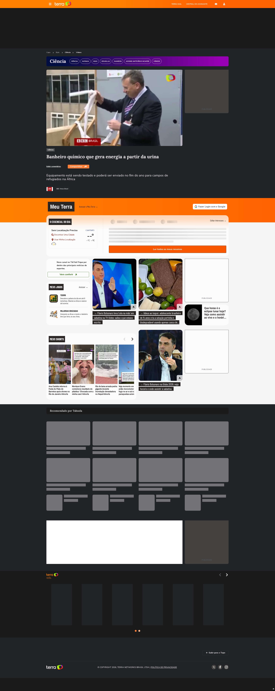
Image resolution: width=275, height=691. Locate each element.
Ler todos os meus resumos (167, 249)
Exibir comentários (53, 166)
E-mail (216, 4)
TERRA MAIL (176, 4)
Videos (78, 52)
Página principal (63, 4)
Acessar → (83, 287)
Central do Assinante (196, 4)
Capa (48, 52)
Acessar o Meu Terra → (88, 206)
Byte (58, 52)
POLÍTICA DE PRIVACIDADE (164, 667)
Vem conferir (66, 274)
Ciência (67, 52)
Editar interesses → (218, 220)
